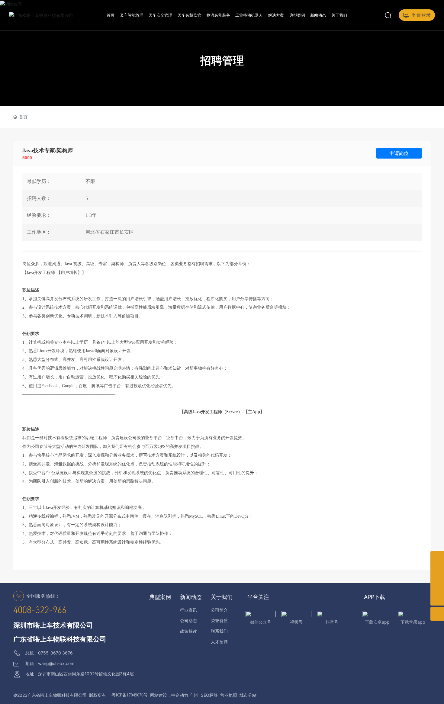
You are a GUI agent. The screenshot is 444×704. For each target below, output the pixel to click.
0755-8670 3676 (55, 652)
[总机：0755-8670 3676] (437, 558)
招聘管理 (222, 60)
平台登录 (421, 15)
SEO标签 (209, 695)
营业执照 (228, 695)
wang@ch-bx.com (56, 663)
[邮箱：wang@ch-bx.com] (437, 585)
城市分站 (248, 695)
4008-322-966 (39, 609)
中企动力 (179, 695)
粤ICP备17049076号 (129, 695)
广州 (193, 695)
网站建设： (160, 695)
